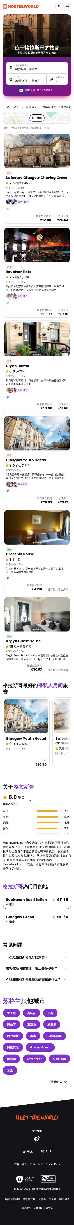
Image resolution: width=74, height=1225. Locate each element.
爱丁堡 (11, 1013)
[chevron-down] (30, 800)
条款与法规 (29, 1199)
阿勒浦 (11, 1059)
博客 (16, 1164)
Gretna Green (40, 1047)
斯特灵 (31, 1013)
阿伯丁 (11, 1024)
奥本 (33, 1036)
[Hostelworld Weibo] (37, 1138)
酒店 (32, 1164)
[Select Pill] (59, 6)
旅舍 (9, 173)
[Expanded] (8, 107)
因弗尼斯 (13, 1036)
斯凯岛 (31, 1024)
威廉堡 (51, 1024)
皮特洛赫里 (54, 1036)
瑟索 (10, 1070)
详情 (47, 128)
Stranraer (34, 1059)
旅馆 (9, 549)
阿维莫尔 (13, 1047)
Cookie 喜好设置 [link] (43, 1207)
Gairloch (59, 1059)
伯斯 (50, 1013)
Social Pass (53, 1164)
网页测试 (64, 1199)
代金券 (52, 1199)
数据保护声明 (12, 1199)
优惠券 (42, 1199)
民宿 (40, 1164)
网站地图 (26, 1207)
